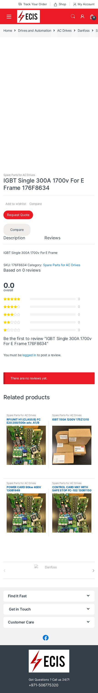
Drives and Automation (34, 30)
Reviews (52, 238)
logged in (29, 355)
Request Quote (18, 215)
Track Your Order (35, 4)
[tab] (14, 240)
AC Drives (64, 30)
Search (72, 16)
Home (7, 30)
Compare (35, 204)
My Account (86, 4)
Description (14, 238)
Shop (62, 4)
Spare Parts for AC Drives (19, 175)
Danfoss (84, 30)
